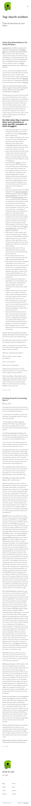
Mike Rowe (25, 78)
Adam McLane (8, 772)
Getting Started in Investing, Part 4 (14, 399)
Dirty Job (25, 82)
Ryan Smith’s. (23, 133)
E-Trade (17, 643)
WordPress (26, 803)
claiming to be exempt (20, 192)
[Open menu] (28, 6)
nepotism (18, 162)
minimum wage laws (17, 197)
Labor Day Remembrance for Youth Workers (14, 43)
